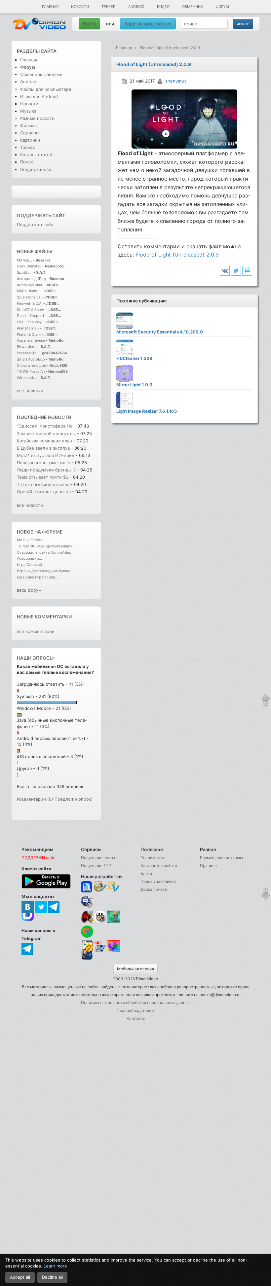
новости (59, 417)
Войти (89, 23)
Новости (80, 6)
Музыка (28, 111)
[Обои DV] (113, 951)
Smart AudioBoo (31, 359)
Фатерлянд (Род (31, 278)
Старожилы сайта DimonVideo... (45, 552)
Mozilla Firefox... (31, 540)
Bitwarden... (27, 346)
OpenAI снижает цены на (44, 491)
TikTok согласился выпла (43, 484)
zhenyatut (175, 81)
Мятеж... (24, 260)
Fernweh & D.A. (29, 303)
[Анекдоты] (113, 921)
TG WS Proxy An (31, 371)
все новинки (30, 390)
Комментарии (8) (35, 799)
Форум (222, 6)
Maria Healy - (29, 291)
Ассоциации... (29, 558)
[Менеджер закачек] (87, 931)
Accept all (20, 1277)
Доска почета (153, 889)
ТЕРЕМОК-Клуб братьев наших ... (46, 546)
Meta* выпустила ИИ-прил (45, 455)
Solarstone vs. (29, 297)
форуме (52, 532)
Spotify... (24, 272)
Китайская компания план (44, 440)
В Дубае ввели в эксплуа (43, 448)
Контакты (136, 1018)
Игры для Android (39, 96)
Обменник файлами (41, 74)
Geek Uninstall (29, 266)
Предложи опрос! (74, 799)
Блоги (146, 873)
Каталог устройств (158, 865)
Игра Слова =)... (31, 564)
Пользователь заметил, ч (43, 462)
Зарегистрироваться (148, 23)
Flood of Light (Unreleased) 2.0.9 (177, 254)
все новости (30, 505)
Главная (50, 6)
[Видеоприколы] (100, 921)
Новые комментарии (44, 616)
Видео (163, 6)
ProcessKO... (27, 353)
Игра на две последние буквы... (45, 571)
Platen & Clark (29, 334)
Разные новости (37, 118)
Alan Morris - (28, 328)
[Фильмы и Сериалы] (87, 958)
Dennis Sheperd (30, 315)
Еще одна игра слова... (37, 577)
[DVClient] (113, 887)
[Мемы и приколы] (100, 887)
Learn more (55, 1266)
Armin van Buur (29, 285)
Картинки (30, 140)
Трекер (108, 6)
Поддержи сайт (36, 169)
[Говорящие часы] (87, 917)
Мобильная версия (135, 968)
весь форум (29, 590)
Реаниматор (152, 857)
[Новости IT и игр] (100, 951)
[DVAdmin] (87, 946)
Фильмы (29, 125)
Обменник (192, 6)
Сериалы (29, 132)
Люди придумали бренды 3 (46, 469)
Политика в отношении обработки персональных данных (135, 1002)
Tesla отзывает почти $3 (42, 477)
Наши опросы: (36, 658)
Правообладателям (135, 1010)
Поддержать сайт (41, 215)
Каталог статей (36, 154)
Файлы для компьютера (45, 89)
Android (136, 6)
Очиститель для (31, 365)
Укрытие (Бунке (31, 340)
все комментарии (36, 631)
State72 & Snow (30, 309)
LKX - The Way (30, 322)
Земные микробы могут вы (46, 433)
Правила (208, 865)
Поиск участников (158, 881)
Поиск (26, 161)
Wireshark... (27, 377)
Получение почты (98, 857)
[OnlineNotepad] (87, 887)
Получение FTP (96, 865)
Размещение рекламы (221, 857)
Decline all (52, 1277)
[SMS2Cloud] (87, 902)
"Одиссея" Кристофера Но (45, 426)
